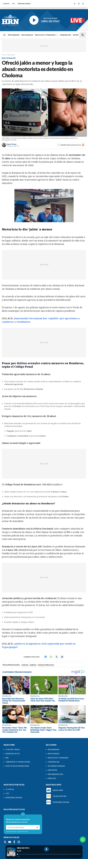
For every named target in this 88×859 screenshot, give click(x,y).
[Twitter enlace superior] (75, 4)
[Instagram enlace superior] (83, 4)
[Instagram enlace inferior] (18, 842)
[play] (46, 849)
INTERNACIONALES (56, 766)
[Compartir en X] (56, 656)
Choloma (25, 665)
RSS (7, 758)
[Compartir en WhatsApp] (51, 656)
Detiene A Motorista (46, 665)
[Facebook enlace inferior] (14, 842)
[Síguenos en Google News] (62, 656)
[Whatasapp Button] (83, 840)
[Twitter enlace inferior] (5, 842)
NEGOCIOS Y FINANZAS (45, 35)
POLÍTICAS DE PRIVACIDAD (17, 766)
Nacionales (11, 55)
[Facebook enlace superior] (79, 4)
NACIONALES (27, 35)
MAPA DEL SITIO (13, 753)
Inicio (4, 55)
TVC (13, 3)
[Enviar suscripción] (37, 827)
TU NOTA (6, 3)
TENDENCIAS (65, 35)
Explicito (33, 665)
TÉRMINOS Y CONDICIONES (18, 762)
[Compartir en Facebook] (45, 656)
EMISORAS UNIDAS (24, 3)
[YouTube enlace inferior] (9, 842)
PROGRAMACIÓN (55, 774)
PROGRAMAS (13, 35)
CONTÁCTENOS (13, 749)
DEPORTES (52, 770)
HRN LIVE (52, 778)
